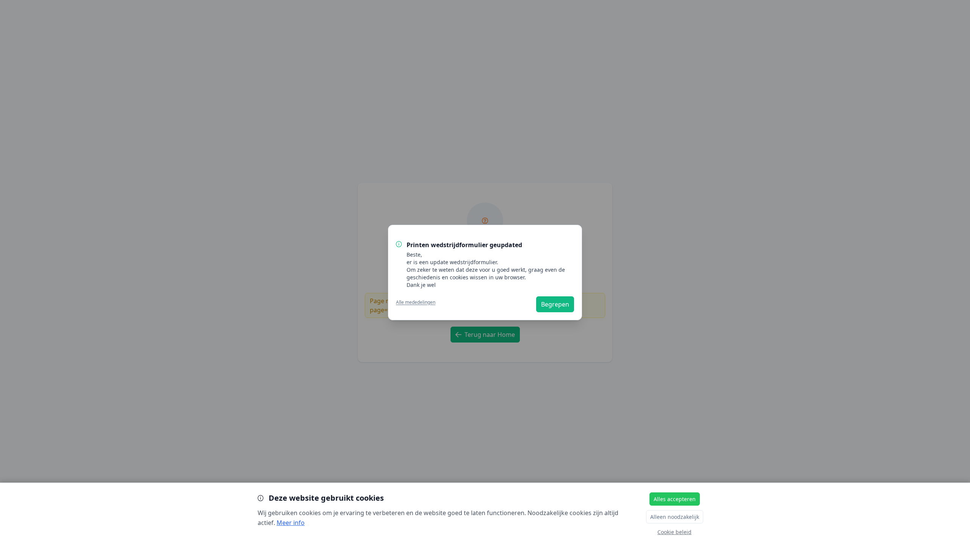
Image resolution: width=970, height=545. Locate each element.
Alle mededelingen (415, 302)
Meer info (291, 523)
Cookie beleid (674, 532)
